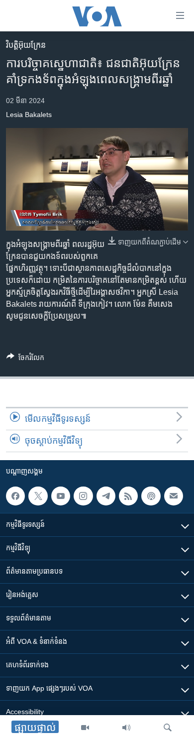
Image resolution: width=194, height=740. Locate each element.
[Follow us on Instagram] (83, 496)
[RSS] (128, 496)
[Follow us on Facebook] (15, 496)
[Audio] (126, 727)
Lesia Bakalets (29, 115)
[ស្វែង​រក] (168, 727)
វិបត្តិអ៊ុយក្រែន (26, 45)
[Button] (25, 359)
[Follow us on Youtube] (60, 496)
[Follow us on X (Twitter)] (37, 496)
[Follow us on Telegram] (106, 496)
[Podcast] (150, 496)
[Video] (85, 727)
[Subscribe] (173, 496)
